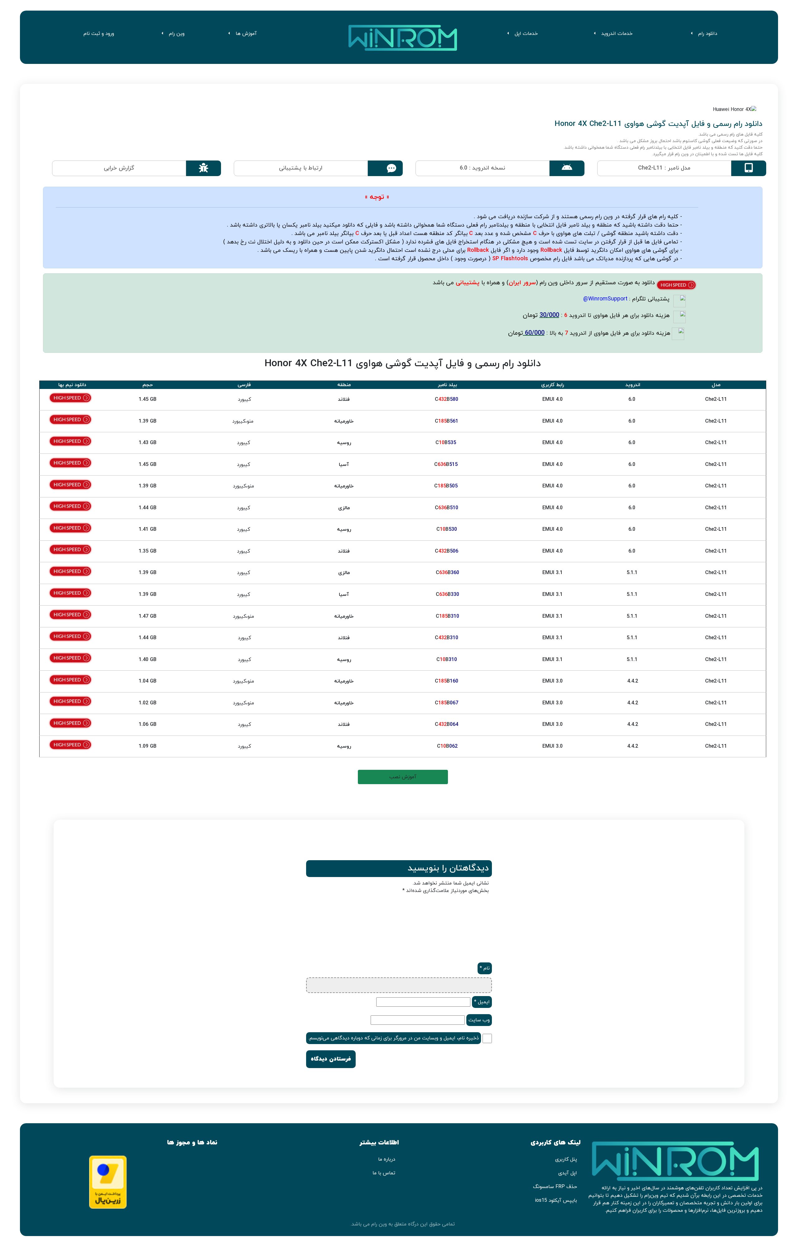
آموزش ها (246, 33)
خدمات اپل (526, 33)
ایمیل (482, 1002)
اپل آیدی (567, 1173)
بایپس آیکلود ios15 (556, 1200)
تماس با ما (384, 1173)
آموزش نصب (402, 777)
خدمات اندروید (616, 33)
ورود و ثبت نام (100, 33)
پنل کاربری (566, 1159)
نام (485, 968)
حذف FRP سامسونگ (555, 1186)
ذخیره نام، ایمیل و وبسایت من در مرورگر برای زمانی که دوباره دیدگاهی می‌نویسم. (393, 1038)
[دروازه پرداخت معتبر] (108, 1181)
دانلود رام (707, 33)
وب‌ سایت (479, 1020)
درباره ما (386, 1159)
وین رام (177, 33)
